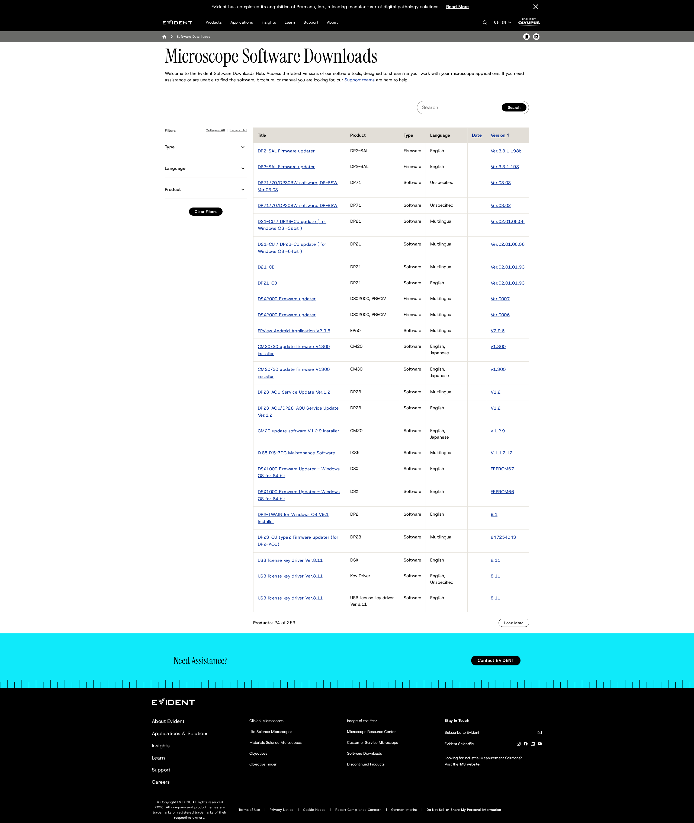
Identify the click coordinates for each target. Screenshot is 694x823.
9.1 (494, 514)
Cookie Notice (314, 810)
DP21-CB (267, 283)
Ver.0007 (500, 299)
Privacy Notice (282, 810)
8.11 (495, 560)
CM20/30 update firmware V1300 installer (294, 350)
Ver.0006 (500, 315)
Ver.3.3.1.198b (506, 151)
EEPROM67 (502, 469)
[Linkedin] (532, 745)
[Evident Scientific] (177, 22)
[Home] (164, 36)
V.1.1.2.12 (501, 453)
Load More (513, 622)
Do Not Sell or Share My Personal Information (464, 810)
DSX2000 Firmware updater (287, 299)
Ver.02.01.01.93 (508, 267)
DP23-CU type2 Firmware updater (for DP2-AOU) (298, 540)
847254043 (503, 537)
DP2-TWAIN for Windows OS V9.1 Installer (293, 518)
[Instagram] (518, 745)
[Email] (539, 733)
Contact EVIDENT (496, 660)
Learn (290, 22)
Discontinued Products (366, 764)
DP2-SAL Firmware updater (286, 151)
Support (311, 22)
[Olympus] (529, 23)
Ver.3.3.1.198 (505, 167)
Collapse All (215, 130)
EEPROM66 (502, 492)
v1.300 (498, 346)
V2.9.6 (498, 331)
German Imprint (404, 810)
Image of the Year (362, 720)
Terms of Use (249, 810)
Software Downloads (364, 753)
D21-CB (266, 267)
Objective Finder (263, 764)
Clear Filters (206, 211)
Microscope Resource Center (371, 731)
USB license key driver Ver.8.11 (290, 560)
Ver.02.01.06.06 (508, 221)
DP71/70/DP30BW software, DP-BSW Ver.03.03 (298, 186)
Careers (161, 782)
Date (477, 135)
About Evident (168, 721)
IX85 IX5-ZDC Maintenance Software (296, 453)
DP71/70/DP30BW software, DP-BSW (298, 205)
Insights (269, 22)
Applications (241, 22)
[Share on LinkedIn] (536, 36)
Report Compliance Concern (358, 810)
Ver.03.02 (501, 205)
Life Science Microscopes (270, 731)
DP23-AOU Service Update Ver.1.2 (294, 392)
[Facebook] (525, 745)
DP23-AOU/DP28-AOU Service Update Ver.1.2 (298, 411)
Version (498, 135)
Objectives (258, 753)
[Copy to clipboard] (526, 36)
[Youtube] (539, 745)
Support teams (360, 80)
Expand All (238, 130)
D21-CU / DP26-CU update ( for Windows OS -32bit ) (292, 225)
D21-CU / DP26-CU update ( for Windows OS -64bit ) (292, 247)
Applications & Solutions (180, 733)
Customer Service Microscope (372, 742)
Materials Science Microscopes (275, 742)
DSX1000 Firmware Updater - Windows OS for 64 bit (299, 472)
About (332, 22)
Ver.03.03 (501, 183)
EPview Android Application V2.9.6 (294, 331)
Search (514, 107)
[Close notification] (535, 7)
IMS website (470, 764)
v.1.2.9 (498, 431)
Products (214, 22)
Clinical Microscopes (266, 720)
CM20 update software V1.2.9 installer (298, 431)
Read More (457, 6)
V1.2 (496, 392)
